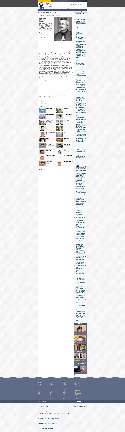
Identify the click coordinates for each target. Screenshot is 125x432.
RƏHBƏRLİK (76, 391)
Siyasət (51, 392)
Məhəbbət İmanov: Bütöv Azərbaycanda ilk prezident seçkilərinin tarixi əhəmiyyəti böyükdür (80, 274)
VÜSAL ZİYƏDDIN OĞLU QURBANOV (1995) (79, 214)
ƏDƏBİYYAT (64, 379)
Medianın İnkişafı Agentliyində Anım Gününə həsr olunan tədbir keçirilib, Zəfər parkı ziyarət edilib (81, 122)
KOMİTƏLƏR (76, 392)
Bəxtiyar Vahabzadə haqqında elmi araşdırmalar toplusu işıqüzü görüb (81, 89)
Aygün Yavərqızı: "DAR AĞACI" (80, 140)
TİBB (54, 8)
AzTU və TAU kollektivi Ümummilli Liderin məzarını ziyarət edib (81, 104)
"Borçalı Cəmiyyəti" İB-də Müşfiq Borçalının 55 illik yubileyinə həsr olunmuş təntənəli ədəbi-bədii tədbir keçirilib (81, 192)
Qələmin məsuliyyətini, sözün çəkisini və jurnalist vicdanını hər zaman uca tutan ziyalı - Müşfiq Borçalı (80, 80)
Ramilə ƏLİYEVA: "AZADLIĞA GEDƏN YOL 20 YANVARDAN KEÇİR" (80, 287)
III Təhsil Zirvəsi (78, 249)
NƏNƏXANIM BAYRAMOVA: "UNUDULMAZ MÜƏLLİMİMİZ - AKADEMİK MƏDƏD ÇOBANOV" (80, 64)
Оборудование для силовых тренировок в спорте (80, 200)
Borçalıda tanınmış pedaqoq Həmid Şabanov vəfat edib (81, 53)
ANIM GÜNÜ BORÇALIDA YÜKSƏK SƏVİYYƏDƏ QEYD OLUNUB (81, 124)
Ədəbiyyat (60, 8)
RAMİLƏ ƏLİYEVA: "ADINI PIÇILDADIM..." (79, 159)
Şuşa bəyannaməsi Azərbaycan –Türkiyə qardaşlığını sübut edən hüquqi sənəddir (80, 312)
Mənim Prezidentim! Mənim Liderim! (81, 281)
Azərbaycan (42, 8)
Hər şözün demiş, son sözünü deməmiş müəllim (80, 248)
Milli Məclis (39, 382)
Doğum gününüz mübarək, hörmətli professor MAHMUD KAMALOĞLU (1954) (81, 187)
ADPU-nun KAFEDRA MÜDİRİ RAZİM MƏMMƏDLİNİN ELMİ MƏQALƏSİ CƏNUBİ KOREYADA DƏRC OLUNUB (81, 56)
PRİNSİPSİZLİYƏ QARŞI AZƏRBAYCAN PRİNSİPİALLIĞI (80, 284)
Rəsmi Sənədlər (40, 381)
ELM (48, 8)
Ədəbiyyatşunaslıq (64, 383)
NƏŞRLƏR (76, 394)
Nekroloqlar (39, 394)
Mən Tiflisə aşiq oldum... (79, 100)
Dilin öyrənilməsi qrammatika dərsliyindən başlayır (80, 180)
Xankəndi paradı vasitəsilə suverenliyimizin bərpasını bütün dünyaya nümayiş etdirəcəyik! (80, 296)
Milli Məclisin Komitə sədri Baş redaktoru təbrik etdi (80, 194)
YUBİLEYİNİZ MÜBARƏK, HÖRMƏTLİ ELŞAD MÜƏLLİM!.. (81, 51)
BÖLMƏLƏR (40, 379)
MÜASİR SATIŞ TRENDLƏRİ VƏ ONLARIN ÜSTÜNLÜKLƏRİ (80, 175)
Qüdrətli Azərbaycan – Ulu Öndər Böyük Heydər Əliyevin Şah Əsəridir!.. (80, 253)
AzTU (45, 8)
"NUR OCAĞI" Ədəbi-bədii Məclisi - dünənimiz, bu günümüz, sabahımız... (81, 276)
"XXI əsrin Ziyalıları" (49, 15)
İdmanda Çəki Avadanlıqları (80, 203)
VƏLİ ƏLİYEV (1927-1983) (79, 46)
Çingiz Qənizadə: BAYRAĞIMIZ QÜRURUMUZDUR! (80, 297)
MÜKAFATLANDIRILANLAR (78, 395)
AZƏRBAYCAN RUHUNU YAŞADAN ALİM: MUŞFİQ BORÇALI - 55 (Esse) (81, 201)
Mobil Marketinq (78, 198)
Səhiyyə (51, 395)
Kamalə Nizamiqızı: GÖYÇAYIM (80, 18)
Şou (50, 398)
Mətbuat (51, 383)
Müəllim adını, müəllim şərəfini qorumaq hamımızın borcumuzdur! (81, 282)
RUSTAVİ (63, 391)
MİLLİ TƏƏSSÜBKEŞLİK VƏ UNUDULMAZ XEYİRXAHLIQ (80, 183)
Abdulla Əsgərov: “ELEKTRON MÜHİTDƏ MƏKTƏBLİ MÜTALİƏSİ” (81, 240)
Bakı (38, 383)
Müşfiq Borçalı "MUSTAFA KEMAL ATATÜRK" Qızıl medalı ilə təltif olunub (81, 157)
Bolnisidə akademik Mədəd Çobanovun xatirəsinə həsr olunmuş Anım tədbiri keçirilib (81, 23)
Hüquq (51, 391)
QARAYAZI (63, 395)
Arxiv (78, 8)
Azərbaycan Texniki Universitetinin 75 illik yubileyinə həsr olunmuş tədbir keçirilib (81, 88)
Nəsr (63, 381)
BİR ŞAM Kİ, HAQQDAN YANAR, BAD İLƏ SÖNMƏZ (80, 144)
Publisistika (64, 385)
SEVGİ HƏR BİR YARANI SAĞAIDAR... (79, 161)
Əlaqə (85, 8)
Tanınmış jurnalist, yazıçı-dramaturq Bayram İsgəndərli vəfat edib (81, 169)
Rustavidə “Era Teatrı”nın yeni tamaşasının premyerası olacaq (80, 41)
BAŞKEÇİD (63, 393)
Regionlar (39, 387)
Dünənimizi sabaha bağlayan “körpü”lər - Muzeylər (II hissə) (80, 258)
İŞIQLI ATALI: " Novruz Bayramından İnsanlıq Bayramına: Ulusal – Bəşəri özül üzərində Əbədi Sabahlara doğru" (81, 266)
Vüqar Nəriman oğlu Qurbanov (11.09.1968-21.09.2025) (80, 126)
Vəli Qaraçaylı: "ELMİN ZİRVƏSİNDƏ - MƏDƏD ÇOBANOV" (81, 210)
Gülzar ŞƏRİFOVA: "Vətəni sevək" (81, 54)
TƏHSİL (51, 8)
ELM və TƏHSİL (52, 379)
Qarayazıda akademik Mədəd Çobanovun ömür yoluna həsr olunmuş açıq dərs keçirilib (80, 189)
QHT (38, 391)
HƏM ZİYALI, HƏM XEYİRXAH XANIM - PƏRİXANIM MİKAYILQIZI (81, 307)
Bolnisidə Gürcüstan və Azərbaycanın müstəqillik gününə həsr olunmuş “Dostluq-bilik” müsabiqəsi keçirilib (80, 177)
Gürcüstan (71, 8)
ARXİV (51, 386)
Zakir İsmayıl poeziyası (79, 58)
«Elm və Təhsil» (77, 383)
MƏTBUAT (76, 379)
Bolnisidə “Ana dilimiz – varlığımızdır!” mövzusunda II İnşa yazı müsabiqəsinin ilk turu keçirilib (81, 173)
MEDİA (57, 8)
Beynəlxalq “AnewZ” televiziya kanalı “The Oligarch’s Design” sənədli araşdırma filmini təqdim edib (81, 85)
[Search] (86, 4)
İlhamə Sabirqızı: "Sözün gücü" (80, 261)
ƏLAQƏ (39, 397)
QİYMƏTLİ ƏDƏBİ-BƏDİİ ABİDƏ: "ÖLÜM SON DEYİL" (80, 99)
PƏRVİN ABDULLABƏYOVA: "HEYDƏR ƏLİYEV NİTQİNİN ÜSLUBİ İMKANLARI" (81, 320)
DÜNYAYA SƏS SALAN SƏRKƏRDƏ (81, 290)
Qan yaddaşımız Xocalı (79, 271)
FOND (80, 8)
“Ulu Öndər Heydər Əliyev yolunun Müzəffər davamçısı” (81, 91)
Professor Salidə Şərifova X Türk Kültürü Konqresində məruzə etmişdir (80, 117)
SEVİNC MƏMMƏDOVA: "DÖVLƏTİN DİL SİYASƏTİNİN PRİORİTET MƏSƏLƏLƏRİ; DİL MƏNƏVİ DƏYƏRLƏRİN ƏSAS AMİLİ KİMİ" (81, 314)
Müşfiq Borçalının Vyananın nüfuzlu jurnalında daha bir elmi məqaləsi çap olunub (81, 155)
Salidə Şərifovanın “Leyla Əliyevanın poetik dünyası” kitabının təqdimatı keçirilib (81, 150)
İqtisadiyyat (51, 393)
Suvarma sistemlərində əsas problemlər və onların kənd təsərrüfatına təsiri (80, 205)
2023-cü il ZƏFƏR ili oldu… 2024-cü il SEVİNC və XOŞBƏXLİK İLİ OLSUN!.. (81, 289)
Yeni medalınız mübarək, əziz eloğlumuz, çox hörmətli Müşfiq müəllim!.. (80, 74)
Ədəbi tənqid (64, 384)
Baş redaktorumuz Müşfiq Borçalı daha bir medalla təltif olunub (80, 83)
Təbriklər (39, 393)
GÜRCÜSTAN (64, 389)
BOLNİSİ (63, 394)
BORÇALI (63, 392)
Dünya (68, 8)
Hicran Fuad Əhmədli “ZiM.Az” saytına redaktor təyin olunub (80, 30)
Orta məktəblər (52, 382)
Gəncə (39, 385)
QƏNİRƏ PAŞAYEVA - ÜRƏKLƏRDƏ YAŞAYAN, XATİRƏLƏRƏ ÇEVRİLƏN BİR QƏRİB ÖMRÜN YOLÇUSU (81, 228)
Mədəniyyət (64, 8)
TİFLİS (63, 390)
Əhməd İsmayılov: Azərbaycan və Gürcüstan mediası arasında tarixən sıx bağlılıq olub (81, 113)
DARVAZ (63, 398)
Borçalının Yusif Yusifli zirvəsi (80, 184)
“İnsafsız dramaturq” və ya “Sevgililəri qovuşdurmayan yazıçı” (81, 238)
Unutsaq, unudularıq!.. (41, 395)
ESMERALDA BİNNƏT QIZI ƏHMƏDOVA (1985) (80, 212)
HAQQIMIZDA (76, 398)
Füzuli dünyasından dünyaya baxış (81, 256)
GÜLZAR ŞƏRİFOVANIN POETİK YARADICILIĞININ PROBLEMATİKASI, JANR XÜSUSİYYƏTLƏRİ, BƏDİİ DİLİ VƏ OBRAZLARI (80, 33)
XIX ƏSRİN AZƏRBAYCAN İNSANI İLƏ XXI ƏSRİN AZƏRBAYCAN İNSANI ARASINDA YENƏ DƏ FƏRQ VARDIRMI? (81, 279)
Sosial (51, 394)
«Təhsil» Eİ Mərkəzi (77, 382)
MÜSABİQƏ (64, 387)
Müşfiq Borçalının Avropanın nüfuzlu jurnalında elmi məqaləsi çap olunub (81, 167)
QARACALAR (64, 397)
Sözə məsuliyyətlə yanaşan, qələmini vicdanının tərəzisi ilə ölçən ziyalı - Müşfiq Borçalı (81, 76)
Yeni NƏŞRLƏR (77, 386)
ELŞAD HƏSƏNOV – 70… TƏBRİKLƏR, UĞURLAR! (79, 49)
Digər (75, 8)
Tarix (51, 390)
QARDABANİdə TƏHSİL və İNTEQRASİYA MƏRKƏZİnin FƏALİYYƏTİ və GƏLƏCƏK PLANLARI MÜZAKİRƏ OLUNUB (80, 38)
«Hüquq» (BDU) (77, 381)
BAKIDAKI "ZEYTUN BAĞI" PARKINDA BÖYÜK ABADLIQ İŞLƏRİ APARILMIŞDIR (80, 245)
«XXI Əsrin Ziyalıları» (77, 385)
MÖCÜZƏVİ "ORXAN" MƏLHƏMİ (80, 246)
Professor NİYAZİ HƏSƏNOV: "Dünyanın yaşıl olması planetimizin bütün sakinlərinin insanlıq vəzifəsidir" (81, 220)
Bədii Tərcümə (64, 386)
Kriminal (51, 397)
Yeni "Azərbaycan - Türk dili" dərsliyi (81, 181)
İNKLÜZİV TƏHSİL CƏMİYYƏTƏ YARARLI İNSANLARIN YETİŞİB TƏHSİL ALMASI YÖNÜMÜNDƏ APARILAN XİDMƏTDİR (80, 231)
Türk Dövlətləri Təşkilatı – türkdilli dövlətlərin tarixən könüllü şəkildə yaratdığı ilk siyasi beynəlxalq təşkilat (80, 292)
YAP (38, 390)
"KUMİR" (39, 392)
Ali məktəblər (52, 381)
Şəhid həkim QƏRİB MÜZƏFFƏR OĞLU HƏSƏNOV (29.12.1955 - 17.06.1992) (80, 152)
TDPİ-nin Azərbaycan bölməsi (42, 15)
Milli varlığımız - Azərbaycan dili (80, 233)
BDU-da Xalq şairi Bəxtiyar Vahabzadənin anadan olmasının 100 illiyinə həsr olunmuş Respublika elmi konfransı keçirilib (81, 108)
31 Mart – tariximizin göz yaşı (80, 262)
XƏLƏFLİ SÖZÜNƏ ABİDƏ (79, 47)
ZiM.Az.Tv (76, 387)
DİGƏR (39, 389)
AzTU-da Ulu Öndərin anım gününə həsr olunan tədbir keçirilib (81, 106)
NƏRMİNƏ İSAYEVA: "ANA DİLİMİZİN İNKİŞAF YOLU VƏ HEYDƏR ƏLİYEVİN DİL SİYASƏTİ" (81, 317)
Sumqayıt (39, 384)
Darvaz (53, 15)
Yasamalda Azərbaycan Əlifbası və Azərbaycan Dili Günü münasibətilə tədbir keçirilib (81, 142)
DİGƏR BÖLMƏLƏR (53, 387)
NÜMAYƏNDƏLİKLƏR (78, 393)
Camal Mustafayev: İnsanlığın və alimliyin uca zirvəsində (80, 147)
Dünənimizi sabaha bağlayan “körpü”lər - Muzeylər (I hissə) (80, 259)
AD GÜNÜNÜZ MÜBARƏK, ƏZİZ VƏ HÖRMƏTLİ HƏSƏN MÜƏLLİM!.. (81, 68)
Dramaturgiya (64, 382)
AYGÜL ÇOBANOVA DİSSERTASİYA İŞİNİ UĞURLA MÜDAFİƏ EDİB (81, 128)
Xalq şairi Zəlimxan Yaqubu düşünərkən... (80, 60)
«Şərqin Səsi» (76, 384)
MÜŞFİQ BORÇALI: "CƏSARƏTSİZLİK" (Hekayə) (80, 97)
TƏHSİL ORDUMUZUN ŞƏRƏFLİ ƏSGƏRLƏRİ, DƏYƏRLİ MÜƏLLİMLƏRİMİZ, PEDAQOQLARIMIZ (80, 223)
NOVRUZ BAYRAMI (79, 268)
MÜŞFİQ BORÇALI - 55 (79, 197)
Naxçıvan (39, 386)
